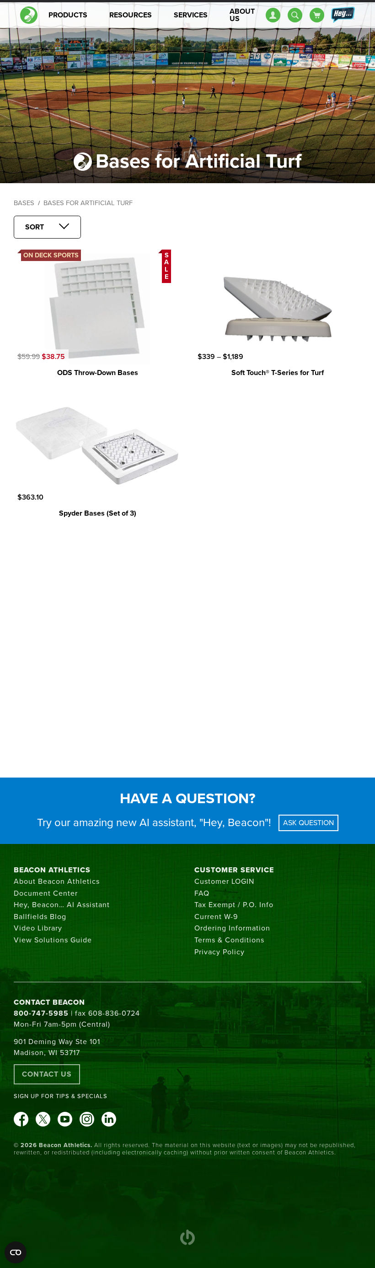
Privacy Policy (219, 952)
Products (67, 15)
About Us (242, 15)
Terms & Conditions (229, 940)
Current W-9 (216, 916)
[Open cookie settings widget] (16, 1252)
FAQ (201, 893)
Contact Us (47, 1074)
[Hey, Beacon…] (342, 15)
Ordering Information (232, 928)
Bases (24, 203)
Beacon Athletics (52, 870)
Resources (130, 15)
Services (191, 15)
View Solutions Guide (53, 940)
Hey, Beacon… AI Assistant (62, 904)
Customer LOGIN (224, 881)
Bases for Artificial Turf (88, 203)
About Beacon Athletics (57, 881)
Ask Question (308, 822)
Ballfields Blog (40, 916)
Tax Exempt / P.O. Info (233, 904)
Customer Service (234, 870)
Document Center (46, 893)
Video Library (38, 928)
